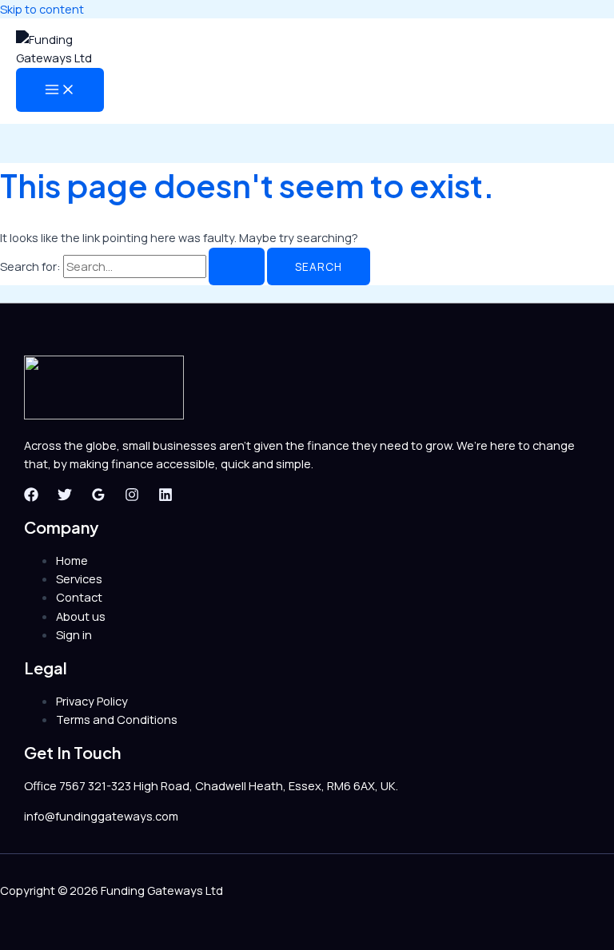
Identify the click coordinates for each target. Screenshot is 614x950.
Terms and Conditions (116, 719)
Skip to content (42, 9)
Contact (79, 597)
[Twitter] (65, 497)
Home (72, 560)
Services (79, 578)
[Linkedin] (165, 497)
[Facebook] (31, 497)
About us (81, 616)
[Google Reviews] (98, 497)
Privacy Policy (92, 701)
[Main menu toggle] (60, 90)
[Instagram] (132, 497)
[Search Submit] (237, 267)
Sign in (74, 634)
